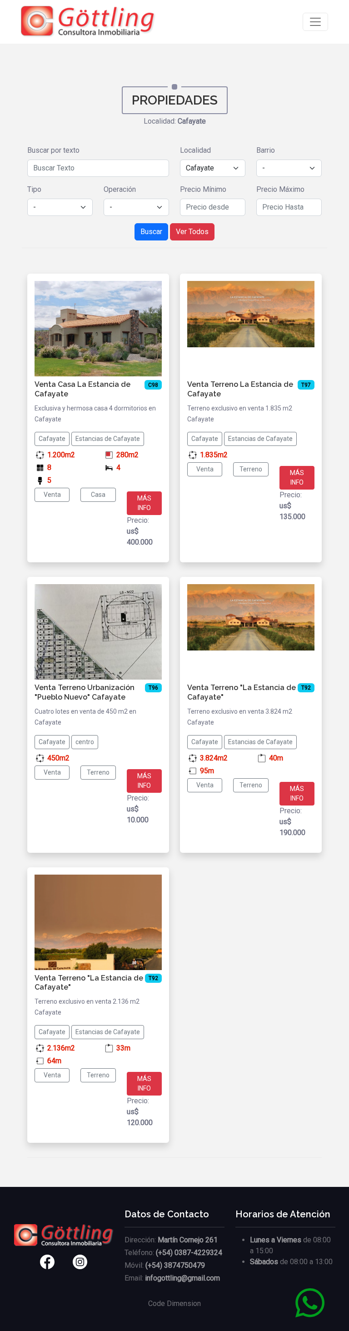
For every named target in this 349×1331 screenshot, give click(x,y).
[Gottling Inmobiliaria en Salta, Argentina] (88, 22)
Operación (120, 189)
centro (84, 742)
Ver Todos (192, 231)
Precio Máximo (280, 189)
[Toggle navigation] (315, 22)
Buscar (151, 231)
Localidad (195, 150)
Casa (98, 494)
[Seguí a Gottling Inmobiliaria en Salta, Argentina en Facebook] (36, 1262)
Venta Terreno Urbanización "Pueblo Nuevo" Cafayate (85, 692)
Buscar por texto (53, 150)
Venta (52, 494)
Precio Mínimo (203, 189)
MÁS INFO (144, 503)
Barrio (265, 150)
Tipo (34, 189)
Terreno (250, 469)
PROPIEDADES (175, 100)
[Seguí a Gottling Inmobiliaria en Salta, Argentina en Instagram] (91, 1262)
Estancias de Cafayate (107, 438)
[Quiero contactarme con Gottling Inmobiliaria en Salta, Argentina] (309, 1302)
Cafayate (52, 438)
